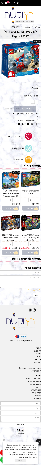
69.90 (29, 95)
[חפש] (10, 3)
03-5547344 (14, 340)
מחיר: (35, 95)
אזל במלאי (36, 41)
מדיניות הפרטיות (24, 457)
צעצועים (37, 398)
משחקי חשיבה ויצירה (32, 378)
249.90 (26, 248)
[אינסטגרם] (18, 3)
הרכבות (38, 395)
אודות (38, 353)
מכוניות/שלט (36, 390)
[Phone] (2, 3)
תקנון (39, 356)
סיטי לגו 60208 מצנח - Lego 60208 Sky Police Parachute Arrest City (10, 193)
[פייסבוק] (14, 3)
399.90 (16, 248)
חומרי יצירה (36, 392)
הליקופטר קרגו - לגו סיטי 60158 (30, 192)
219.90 (36, 204)
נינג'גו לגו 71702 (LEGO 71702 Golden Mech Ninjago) (10, 237)
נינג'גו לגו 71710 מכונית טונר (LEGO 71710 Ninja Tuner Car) (30, 237)
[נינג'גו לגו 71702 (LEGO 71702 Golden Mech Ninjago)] (10, 230)
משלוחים (37, 362)
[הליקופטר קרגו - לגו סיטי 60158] (30, 186)
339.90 (36, 248)
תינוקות (38, 387)
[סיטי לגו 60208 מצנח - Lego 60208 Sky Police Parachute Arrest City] (10, 189)
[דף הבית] (20, 321)
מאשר (20, 461)
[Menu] (39, 3)
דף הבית (37, 350)
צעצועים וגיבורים (34, 381)
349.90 (6, 248)
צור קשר (37, 359)
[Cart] (6, 3)
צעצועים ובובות (35, 384)
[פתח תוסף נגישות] (38, 442)
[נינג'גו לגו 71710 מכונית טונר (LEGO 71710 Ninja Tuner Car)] (30, 230)
